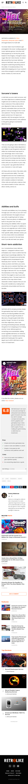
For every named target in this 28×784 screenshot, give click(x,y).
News (12, 771)
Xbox (17, 38)
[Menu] (3, 2)
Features (18, 773)
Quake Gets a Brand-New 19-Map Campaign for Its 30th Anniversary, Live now (13, 559)
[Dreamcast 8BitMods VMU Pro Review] (14, 704)
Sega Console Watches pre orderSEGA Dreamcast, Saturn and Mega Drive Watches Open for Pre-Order (19, 640)
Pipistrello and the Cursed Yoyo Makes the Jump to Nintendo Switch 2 (14, 536)
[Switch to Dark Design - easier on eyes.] (23, 2)
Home (3, 7)
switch (4, 481)
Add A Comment (14, 594)
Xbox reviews (9, 401)
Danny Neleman (11, 27)
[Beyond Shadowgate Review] (14, 660)
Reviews (17, 771)
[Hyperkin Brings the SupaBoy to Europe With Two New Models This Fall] (14, 573)
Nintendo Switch (14, 40)
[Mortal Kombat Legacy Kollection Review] (14, 681)
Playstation (5, 40)
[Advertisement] (14, 83)
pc (3, 478)
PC (22, 40)
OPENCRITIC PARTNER (14, 775)
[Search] (25, 2)
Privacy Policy (9, 773)
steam (20, 478)
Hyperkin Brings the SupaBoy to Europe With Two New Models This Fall (13, 584)
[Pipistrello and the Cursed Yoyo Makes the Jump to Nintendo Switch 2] (14, 526)
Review (4, 19)
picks (7, 478)
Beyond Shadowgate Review (14, 669)
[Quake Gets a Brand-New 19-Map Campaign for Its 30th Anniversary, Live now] (14, 549)
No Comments (18, 29)
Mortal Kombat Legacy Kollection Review (12, 691)
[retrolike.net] (13, 2)
